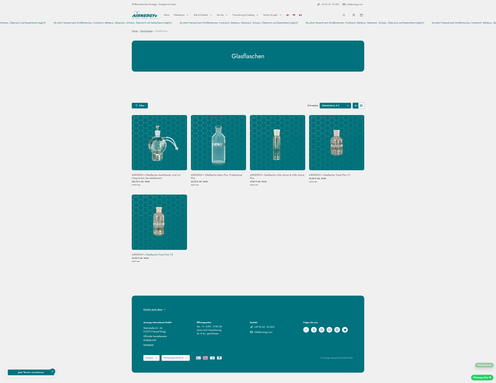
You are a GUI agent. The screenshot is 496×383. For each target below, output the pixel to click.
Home (135, 31)
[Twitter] (314, 330)
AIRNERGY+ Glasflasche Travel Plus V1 (329, 175)
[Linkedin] (337, 330)
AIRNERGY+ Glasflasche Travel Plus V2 (152, 254)
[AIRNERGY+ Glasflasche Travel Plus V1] (336, 142)
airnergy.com (149, 340)
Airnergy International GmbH (334, 357)
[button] (344, 15)
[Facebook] (306, 330)
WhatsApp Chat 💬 (482, 377)
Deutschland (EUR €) (173, 358)
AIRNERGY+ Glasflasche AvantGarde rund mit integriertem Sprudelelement (156, 176)
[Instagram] (321, 330)
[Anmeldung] (354, 15)
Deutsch (149, 358)
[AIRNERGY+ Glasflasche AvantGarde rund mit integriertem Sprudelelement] (159, 142)
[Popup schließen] (52, 371)
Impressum (148, 344)
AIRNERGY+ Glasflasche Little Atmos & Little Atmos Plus (277, 176)
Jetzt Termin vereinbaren (31, 372)
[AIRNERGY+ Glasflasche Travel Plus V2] (159, 222)
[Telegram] (345, 330)
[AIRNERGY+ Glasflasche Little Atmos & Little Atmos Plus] (277, 142)
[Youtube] (329, 330)
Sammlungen (146, 31)
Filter (142, 105)
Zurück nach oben (152, 309)
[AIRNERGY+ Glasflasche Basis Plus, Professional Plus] (218, 142)
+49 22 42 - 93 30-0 (330, 4)
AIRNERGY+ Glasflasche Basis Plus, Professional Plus (216, 176)
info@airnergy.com (355, 4)
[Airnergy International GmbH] (145, 15)
